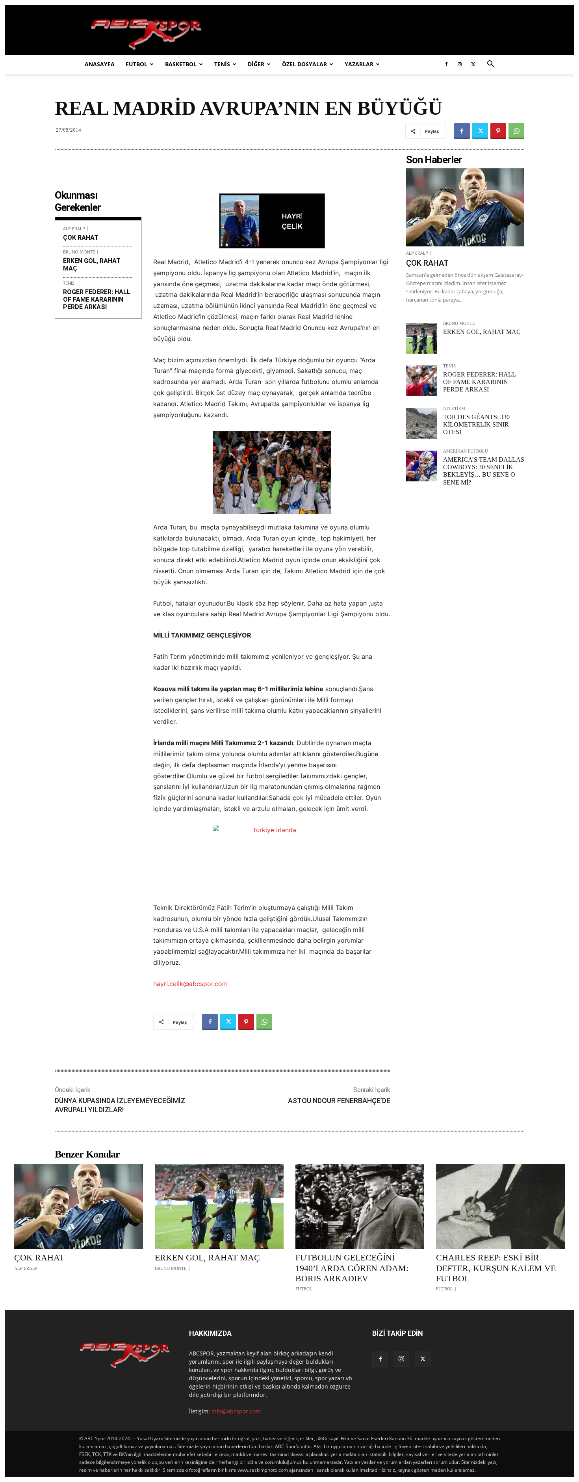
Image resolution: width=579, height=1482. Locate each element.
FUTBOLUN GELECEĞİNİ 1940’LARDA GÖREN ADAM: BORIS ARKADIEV (351, 1268)
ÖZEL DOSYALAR (304, 64)
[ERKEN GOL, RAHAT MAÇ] (421, 338)
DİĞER (256, 64)
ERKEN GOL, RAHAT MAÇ (482, 331)
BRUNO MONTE (79, 252)
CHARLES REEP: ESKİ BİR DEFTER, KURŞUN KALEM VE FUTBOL (496, 1268)
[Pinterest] (498, 131)
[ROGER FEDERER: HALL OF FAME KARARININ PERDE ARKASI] (421, 380)
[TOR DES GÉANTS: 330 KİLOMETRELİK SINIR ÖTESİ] (421, 423)
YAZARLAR (359, 64)
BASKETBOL (181, 64)
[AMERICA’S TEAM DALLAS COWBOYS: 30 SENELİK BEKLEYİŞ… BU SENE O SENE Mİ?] (421, 466)
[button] (490, 65)
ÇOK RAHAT (80, 237)
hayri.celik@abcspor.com (190, 984)
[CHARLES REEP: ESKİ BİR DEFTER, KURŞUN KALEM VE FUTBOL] (500, 1206)
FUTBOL (136, 64)
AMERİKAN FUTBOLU (465, 451)
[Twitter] (473, 64)
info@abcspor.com (236, 1411)
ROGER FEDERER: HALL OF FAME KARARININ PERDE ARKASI (96, 299)
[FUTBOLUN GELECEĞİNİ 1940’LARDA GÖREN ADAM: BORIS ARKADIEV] (359, 1206)
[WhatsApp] (516, 131)
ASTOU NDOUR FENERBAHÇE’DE (339, 1100)
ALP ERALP (74, 228)
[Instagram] (460, 64)
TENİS (222, 64)
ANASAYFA (100, 64)
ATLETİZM (454, 408)
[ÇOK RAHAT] (465, 207)
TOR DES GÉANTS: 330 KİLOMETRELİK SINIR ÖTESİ (476, 424)
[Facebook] (446, 64)
